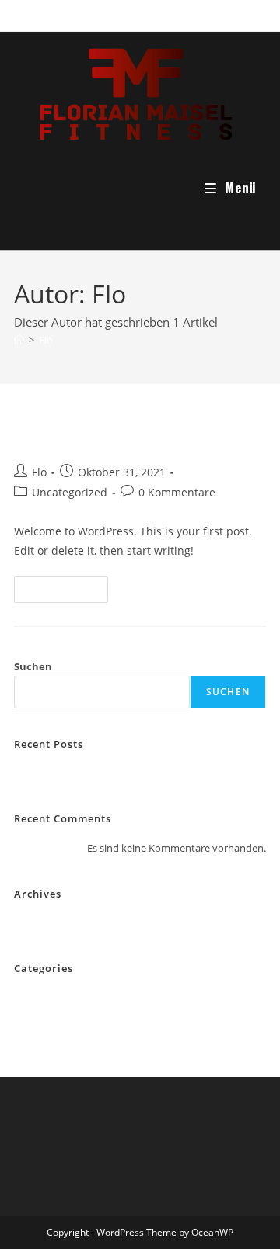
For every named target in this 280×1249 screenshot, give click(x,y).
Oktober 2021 (45, 923)
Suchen (33, 666)
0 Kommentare (176, 492)
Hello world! (71, 435)
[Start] (19, 340)
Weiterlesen (67, 592)
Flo (46, 340)
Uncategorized (69, 492)
